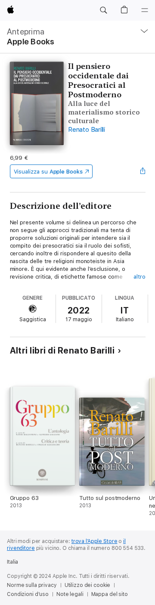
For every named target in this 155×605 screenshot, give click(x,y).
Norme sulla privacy (32, 585)
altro (139, 276)
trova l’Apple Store (94, 541)
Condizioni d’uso (28, 594)
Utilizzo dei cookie (88, 585)
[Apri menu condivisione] (142, 171)
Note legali (70, 594)
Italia (12, 562)
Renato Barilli (86, 129)
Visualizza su (48, 171)
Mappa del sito (109, 594)
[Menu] (144, 10)
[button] (103, 10)
